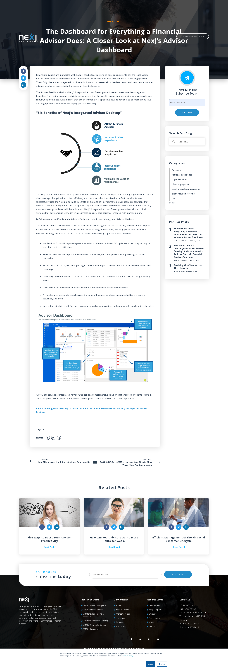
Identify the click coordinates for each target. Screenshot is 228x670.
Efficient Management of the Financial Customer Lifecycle (178, 539)
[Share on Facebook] (23, 71)
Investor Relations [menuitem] (123, 609)
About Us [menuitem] (120, 605)
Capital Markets (179, 179)
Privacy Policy (128, 656)
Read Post (49, 547)
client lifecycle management (186, 189)
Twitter (140, 639)
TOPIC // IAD (114, 21)
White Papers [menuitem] (154, 605)
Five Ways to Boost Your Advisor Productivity (49, 539)
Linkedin (149, 639)
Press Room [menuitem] (121, 626)
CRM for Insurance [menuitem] (90, 629)
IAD (44, 429)
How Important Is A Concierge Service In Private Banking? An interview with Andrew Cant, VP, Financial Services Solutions (189, 251)
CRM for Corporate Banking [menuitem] (94, 625)
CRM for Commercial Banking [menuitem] (95, 620)
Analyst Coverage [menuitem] (123, 614)
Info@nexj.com (186, 605)
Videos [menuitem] (152, 622)
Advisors (176, 170)
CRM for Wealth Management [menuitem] (95, 605)
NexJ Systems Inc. (181, 241)
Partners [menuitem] (119, 622)
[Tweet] (23, 78)
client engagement (181, 184)
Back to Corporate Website (192, 36)
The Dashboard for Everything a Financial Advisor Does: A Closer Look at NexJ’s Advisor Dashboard (188, 233)
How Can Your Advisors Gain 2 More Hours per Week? (114, 539)
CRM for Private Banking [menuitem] (93, 609)
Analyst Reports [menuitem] (155, 609)
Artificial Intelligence (182, 174)
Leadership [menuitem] (120, 618)
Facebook (131, 639)
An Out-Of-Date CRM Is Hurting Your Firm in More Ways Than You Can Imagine (126, 463)
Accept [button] (150, 664)
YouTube (158, 639)
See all (172, 202)
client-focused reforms (183, 193)
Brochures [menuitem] (153, 614)
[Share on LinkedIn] (23, 85)
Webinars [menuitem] (153, 626)
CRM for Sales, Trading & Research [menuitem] (93, 615)
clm (173, 198)
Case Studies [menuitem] (154, 618)
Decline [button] (162, 664)
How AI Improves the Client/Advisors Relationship (63, 462)
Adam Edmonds (180, 271)
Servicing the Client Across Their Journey (188, 267)
